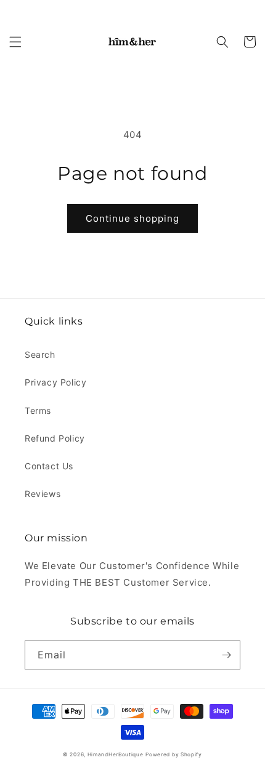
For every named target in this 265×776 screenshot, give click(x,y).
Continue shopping (132, 218)
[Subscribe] (226, 655)
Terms (38, 410)
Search (40, 354)
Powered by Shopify (173, 754)
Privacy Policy (55, 382)
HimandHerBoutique (116, 754)
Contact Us (49, 466)
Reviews (42, 493)
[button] (15, 41)
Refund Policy (55, 438)
